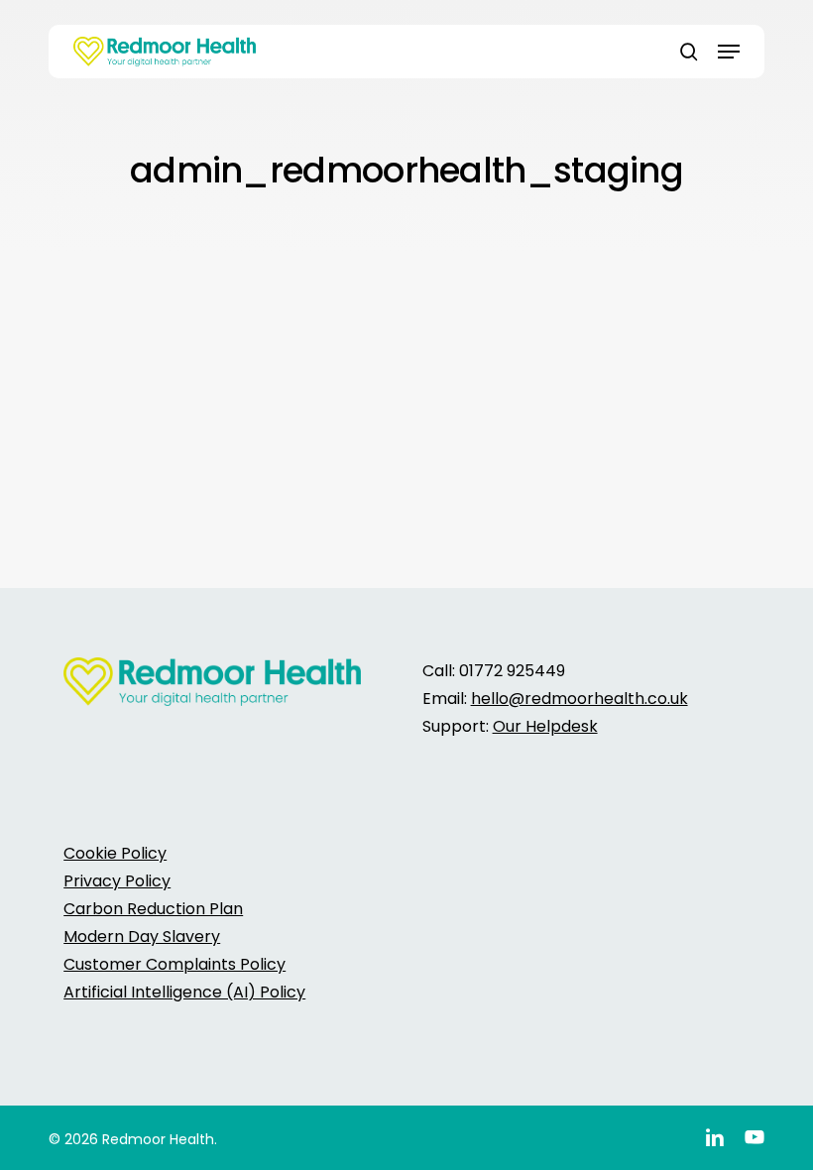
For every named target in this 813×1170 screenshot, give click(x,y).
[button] (729, 51)
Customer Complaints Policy (174, 964)
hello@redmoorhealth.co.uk (579, 698)
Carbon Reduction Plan (153, 908)
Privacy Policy (117, 881)
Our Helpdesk (545, 726)
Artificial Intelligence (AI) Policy (184, 992)
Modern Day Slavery (141, 936)
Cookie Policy (115, 853)
